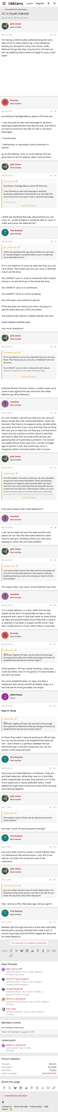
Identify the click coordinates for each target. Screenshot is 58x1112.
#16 (55, 879)
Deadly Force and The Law (17, 994)
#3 (55, 175)
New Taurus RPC (14, 968)
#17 (55, 922)
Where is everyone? (16, 998)
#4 (55, 241)
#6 (55, 412)
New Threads (9, 964)
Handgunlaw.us (23, 116)
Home (5, 1109)
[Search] (54, 3)
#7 (55, 467)
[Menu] (4, 3)
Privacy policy (36, 1106)
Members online (11, 1022)
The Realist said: (10, 352)
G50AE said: (8, 650)
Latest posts (8, 1040)
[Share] (51, 35)
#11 (55, 644)
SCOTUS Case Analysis (17, 978)
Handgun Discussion (15, 974)
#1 (55, 34)
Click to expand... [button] (29, 205)
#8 (55, 527)
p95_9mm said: (10, 247)
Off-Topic (10, 1004)
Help (46, 1106)
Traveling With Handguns (17, 984)
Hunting (9, 1014)
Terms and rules (21, 1106)
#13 (55, 768)
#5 (55, 346)
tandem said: (9, 473)
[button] (3, 1102)
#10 (55, 605)
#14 (55, 807)
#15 (55, 847)
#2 (55, 111)
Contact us (7, 1106)
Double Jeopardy (14, 988)
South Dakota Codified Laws (15, 322)
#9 (55, 560)
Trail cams (11, 1008)
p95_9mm (8, 17)
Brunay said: (8, 181)
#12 (55, 705)
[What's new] (48, 3)
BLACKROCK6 (50, 1073)
